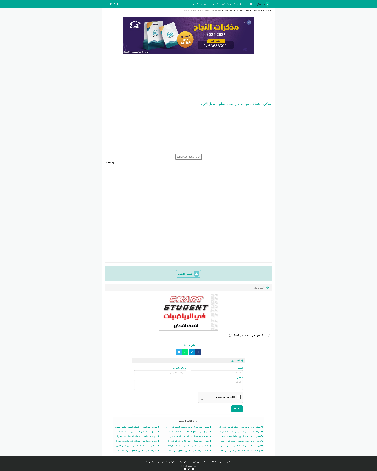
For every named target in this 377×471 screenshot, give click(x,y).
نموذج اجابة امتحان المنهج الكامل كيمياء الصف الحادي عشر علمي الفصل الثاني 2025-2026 (239, 436)
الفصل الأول (228, 10)
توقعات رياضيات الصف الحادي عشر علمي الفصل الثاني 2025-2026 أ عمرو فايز (239, 450)
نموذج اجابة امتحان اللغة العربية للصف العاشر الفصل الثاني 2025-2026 (136, 432)
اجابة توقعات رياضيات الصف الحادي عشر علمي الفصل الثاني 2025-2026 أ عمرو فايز (136, 446)
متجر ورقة (183, 462)
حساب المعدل (198, 4)
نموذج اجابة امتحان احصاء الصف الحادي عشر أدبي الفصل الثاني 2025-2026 (136, 436)
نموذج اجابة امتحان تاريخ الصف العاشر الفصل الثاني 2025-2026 (239, 427)
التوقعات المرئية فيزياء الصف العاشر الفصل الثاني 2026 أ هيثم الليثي (187, 446)
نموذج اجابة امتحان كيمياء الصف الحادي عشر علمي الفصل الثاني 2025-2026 (187, 436)
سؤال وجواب (212, 4)
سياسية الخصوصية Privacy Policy (218, 462)
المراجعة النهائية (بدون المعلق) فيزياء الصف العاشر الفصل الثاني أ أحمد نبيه (136, 450)
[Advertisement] (188, 77)
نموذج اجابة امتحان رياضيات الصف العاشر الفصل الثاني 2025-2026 (136, 427)
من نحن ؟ (196, 462)
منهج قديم (256, 10)
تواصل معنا (149, 462)
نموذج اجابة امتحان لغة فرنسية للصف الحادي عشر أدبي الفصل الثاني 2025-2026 (239, 432)
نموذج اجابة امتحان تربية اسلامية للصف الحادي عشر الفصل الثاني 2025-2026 (187, 427)
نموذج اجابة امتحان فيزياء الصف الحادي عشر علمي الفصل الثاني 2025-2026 (187, 432)
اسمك (240, 368)
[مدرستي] (264, 4)
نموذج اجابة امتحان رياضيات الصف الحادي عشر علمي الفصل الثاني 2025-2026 (239, 441)
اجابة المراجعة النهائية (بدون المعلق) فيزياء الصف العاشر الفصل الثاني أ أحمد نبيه (187, 450)
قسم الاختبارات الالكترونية (230, 4)
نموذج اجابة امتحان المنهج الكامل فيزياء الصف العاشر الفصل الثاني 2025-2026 (187, 441)
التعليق (240, 377)
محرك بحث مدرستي (167, 462)
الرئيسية (246, 4)
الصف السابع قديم (242, 10)
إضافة (237, 408)
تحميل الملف (185, 273)
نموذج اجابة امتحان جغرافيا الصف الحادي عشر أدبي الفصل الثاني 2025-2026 (136, 441)
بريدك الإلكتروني (179, 368)
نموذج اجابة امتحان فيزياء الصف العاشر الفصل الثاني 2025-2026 (239, 446)
